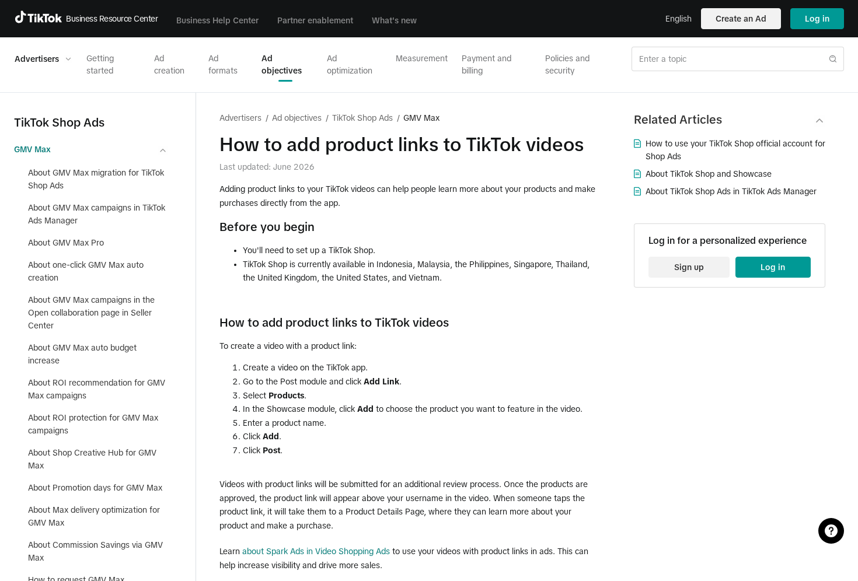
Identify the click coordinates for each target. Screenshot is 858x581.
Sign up (689, 267)
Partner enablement (315, 20)
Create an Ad (741, 18)
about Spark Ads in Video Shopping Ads (316, 551)
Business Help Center (217, 20)
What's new (394, 20)
